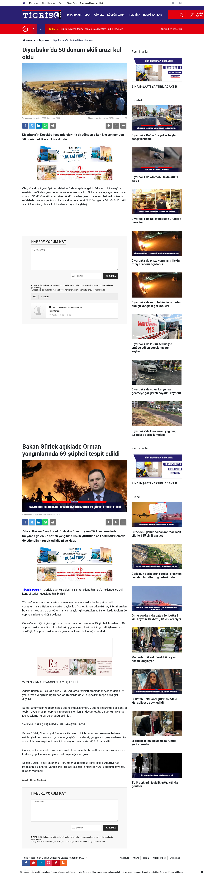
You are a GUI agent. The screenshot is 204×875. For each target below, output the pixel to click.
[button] (109, 126)
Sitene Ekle (71, 3)
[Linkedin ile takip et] (41, 863)
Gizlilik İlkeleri (159, 858)
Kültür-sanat (116, 14)
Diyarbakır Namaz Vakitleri (91, 3)
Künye (136, 858)
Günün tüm (171, 29)
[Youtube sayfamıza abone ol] (33, 863)
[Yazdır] (53, 126)
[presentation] (33, 29)
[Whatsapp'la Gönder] (45, 126)
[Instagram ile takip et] (48, 863)
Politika (134, 14)
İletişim (146, 858)
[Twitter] (32, 126)
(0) (63, 315)
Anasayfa (30, 40)
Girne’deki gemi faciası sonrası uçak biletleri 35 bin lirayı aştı (91, 29)
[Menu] (172, 15)
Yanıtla (54, 315)
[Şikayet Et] (114, 315)
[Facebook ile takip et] (26, 863)
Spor (88, 14)
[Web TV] (173, 2)
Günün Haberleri (48, 3)
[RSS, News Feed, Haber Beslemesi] (63, 863)
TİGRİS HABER (31, 589)
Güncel (99, 14)
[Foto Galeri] (180, 2)
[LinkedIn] (39, 126)
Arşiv (61, 3)
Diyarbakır (74, 14)
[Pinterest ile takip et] (56, 863)
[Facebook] (25, 126)
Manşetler (33, 3)
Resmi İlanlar (152, 14)
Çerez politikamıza (168, 872)
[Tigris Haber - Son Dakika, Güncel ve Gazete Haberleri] (41, 14)
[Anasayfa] (24, 3)
